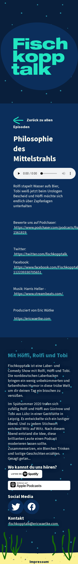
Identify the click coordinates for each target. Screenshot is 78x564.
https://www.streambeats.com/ (38, 293)
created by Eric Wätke (39, 551)
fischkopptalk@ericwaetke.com (33, 523)
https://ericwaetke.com (32, 318)
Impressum (39, 561)
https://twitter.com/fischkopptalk (40, 253)
